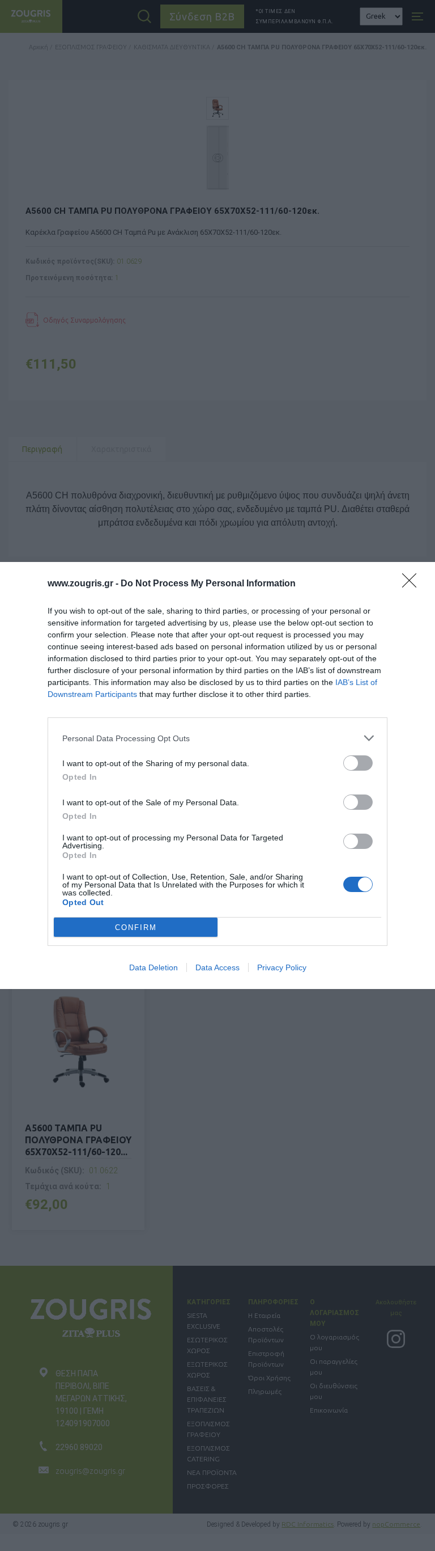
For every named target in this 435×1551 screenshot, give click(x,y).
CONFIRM (136, 927)
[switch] (358, 763)
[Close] (413, 584)
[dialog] (217, 775)
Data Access (217, 967)
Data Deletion (153, 967)
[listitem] (217, 738)
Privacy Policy (281, 967)
